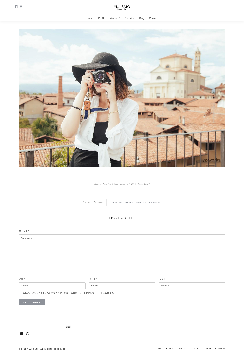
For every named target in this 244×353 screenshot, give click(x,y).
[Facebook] (21, 333)
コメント (24, 231)
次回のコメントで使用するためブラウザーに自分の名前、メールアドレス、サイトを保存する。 (69, 293)
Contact (153, 18)
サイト (162, 279)
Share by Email (152, 203)
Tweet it (128, 203)
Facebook (116, 203)
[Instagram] (21, 6)
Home (90, 18)
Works (113, 18)
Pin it (138, 203)
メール (93, 279)
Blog (141, 18)
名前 (22, 279)
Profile (101, 18)
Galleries (129, 18)
